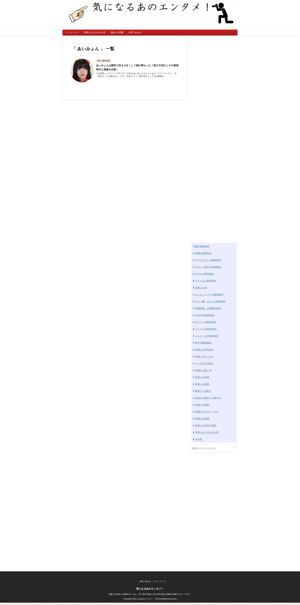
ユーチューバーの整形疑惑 (209, 294)
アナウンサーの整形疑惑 (208, 260)
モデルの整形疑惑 (204, 274)
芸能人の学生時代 (204, 349)
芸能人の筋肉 (202, 384)
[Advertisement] (214, 84)
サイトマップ (160, 581)
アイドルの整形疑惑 (205, 329)
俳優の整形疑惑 (203, 253)
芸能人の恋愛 (116, 32)
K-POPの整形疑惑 (204, 315)
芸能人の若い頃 (203, 370)
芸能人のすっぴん (204, 356)
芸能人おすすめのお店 (94, 32)
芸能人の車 (201, 287)
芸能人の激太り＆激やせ (208, 397)
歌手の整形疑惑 (203, 342)
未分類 (198, 439)
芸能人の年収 (202, 377)
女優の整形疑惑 (201, 246)
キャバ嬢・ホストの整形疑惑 (210, 301)
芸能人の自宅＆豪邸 (205, 425)
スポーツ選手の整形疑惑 (208, 267)
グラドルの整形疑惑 (205, 280)
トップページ (72, 32)
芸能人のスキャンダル (207, 411)
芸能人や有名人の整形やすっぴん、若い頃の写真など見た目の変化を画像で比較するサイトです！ (150, 594)
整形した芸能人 (203, 391)
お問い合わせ (134, 32)
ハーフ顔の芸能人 (204, 363)
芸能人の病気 (202, 404)
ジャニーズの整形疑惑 (207, 336)
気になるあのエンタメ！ (150, 588)
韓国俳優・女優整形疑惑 (208, 308)
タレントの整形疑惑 (205, 322)
